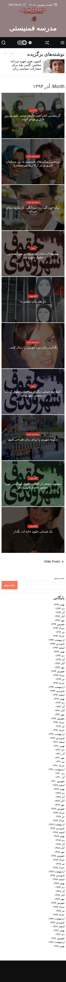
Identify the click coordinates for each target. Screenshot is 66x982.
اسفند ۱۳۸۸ (58, 832)
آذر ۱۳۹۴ (59, 612)
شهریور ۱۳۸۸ (57, 855)
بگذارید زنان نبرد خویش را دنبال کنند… (33, 347)
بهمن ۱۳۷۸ (58, 946)
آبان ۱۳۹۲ (59, 710)
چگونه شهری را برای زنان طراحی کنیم (33, 439)
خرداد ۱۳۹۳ (58, 683)
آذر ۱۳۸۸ (59, 844)
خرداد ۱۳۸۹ (58, 820)
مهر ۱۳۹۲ (59, 714)
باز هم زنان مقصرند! (33, 301)
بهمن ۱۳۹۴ (58, 604)
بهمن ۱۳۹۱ (58, 745)
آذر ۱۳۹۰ (59, 777)
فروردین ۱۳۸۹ (57, 828)
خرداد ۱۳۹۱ (58, 765)
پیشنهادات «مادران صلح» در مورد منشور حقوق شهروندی (33, 255)
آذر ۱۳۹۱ (59, 753)
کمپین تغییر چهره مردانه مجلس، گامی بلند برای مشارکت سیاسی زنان (26, 64)
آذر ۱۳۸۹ (59, 796)
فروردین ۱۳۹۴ (57, 643)
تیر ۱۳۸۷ (60, 910)
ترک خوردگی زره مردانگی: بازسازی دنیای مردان (33, 209)
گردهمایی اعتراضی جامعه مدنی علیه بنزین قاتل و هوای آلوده (33, 117)
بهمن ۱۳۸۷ (58, 883)
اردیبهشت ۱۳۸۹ (56, 824)
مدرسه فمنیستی (33, 27)
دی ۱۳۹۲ (59, 702)
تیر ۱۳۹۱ (60, 761)
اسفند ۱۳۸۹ (58, 785)
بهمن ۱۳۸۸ (58, 836)
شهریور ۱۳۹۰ (57, 781)
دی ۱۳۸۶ (59, 934)
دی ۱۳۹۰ (59, 773)
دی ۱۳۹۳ (59, 655)
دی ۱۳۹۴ (59, 608)
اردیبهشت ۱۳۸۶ (56, 942)
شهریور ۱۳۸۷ (57, 902)
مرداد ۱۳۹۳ (58, 675)
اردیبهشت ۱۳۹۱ (56, 769)
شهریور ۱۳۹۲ (57, 718)
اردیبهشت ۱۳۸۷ (56, 918)
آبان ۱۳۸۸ (59, 847)
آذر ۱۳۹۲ (59, 706)
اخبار (33, 248)
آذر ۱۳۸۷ (59, 891)
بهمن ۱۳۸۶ (58, 930)
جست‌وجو (59, 578)
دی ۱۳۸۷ (59, 887)
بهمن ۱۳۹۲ (58, 698)
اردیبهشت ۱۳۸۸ (56, 871)
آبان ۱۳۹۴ (59, 616)
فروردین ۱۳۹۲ (57, 738)
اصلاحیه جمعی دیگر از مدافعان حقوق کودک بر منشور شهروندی (33, 393)
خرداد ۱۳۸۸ (58, 867)
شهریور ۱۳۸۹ (57, 808)
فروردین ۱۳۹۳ (57, 690)
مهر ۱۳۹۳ (59, 667)
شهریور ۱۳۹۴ (57, 624)
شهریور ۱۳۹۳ (57, 671)
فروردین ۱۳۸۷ (57, 922)
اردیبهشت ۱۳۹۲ (56, 734)
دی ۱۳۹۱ (59, 749)
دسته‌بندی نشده (33, 156)
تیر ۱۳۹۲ (60, 726)
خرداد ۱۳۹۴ (58, 635)
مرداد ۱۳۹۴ (58, 628)
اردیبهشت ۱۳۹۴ (56, 639)
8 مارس (33, 110)
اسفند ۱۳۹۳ (58, 647)
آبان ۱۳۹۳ (59, 663)
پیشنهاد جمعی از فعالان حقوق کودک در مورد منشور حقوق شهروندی (33, 485)
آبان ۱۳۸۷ (59, 895)
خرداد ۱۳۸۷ (58, 914)
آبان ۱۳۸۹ (59, 800)
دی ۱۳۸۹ (59, 793)
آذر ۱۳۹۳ (59, 659)
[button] (5, 53)
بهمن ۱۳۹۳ (58, 651)
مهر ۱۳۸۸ (59, 851)
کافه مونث (33, 296)
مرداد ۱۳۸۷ (58, 906)
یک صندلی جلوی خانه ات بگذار (33, 531)
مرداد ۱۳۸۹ (58, 812)
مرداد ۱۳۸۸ (58, 859)
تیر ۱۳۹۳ (60, 679)
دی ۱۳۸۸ (59, 840)
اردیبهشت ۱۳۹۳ (56, 687)
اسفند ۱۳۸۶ (58, 926)
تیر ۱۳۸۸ (60, 863)
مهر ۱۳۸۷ (59, 898)
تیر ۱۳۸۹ (60, 816)
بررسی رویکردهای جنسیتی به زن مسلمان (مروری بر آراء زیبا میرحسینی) (33, 163)
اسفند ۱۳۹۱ (58, 741)
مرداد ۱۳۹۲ (58, 722)
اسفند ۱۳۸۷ (58, 879)
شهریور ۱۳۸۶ (57, 938)
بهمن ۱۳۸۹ (58, 789)
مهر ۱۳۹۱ (59, 757)
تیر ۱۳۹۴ (60, 632)
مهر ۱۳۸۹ (59, 804)
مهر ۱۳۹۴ (59, 620)
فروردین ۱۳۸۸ (57, 875)
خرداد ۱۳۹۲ (58, 730)
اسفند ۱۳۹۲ (58, 694)
